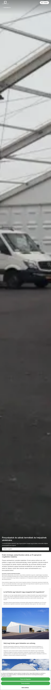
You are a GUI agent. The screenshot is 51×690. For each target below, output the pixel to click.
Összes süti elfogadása (25, 679)
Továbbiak (45, 2)
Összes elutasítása (25, 683)
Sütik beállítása (25, 687)
